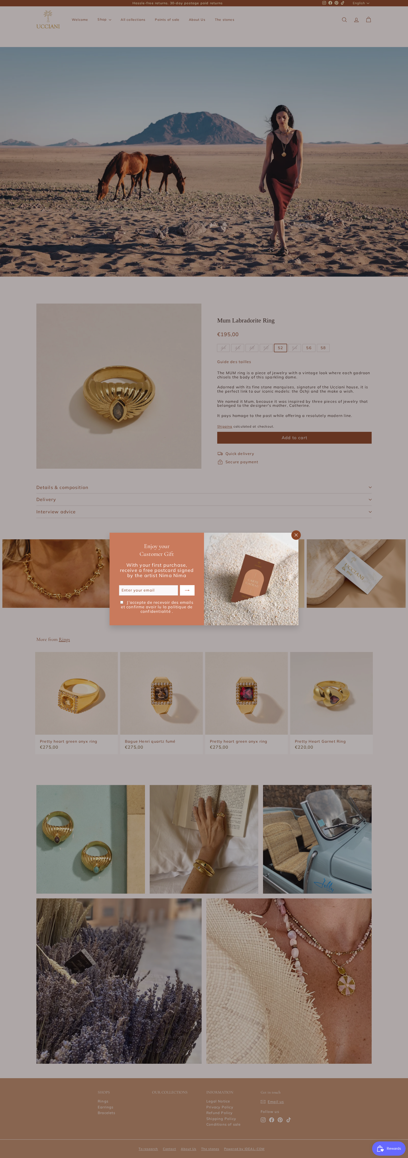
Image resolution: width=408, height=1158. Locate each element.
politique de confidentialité (166, 609)
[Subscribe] (187, 590)
